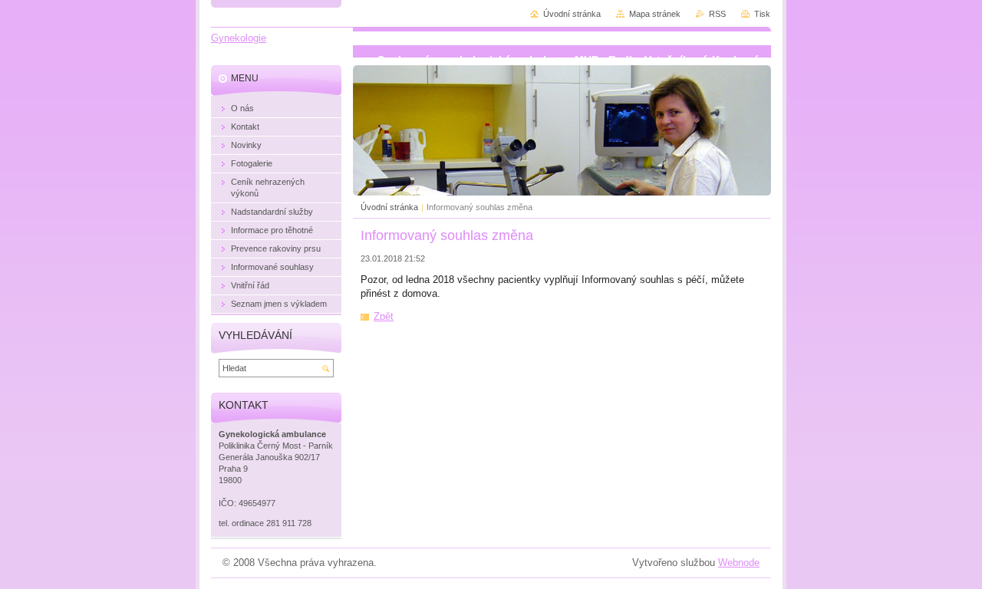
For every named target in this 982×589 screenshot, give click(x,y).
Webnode (739, 562)
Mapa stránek (654, 13)
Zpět (384, 316)
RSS (717, 13)
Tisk (762, 13)
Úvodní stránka (389, 207)
